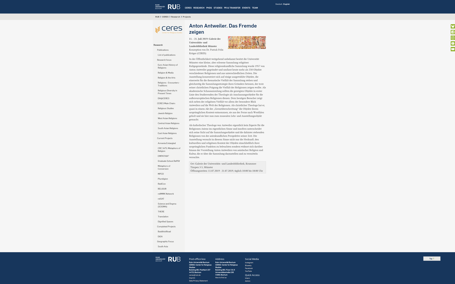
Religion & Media (165, 72)
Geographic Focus (165, 241)
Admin (247, 281)
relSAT (161, 198)
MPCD (161, 173)
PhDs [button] (209, 7)
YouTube (248, 271)
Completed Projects (166, 226)
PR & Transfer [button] (232, 7)
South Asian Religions (168, 128)
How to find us (221, 277)
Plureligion (163, 178)
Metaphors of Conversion (164, 167)
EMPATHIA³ (163, 156)
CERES (188, 7)
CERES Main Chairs (166, 103)
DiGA (160, 236)
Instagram (249, 262)
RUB (157, 17)
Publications (163, 50)
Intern (247, 278)
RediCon (162, 183)
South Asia (163, 246)
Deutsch (278, 4)
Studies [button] (218, 7)
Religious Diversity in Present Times (167, 92)
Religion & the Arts (166, 77)
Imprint (192, 278)
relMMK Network (166, 193)
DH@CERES (163, 98)
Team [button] (255, 7)
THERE (161, 211)
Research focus (164, 60)
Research (175, 17)
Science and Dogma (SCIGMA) (167, 205)
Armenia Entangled (167, 143)
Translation (163, 216)
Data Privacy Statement (198, 281)
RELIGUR (162, 188)
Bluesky (248, 265)
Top (431, 259)
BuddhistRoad (164, 231)
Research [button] (199, 7)
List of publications (166, 55)
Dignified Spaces (165, 221)
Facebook (249, 268)
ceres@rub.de (194, 275)
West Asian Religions (167, 118)
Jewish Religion (165, 113)
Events (246, 7)
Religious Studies (166, 108)
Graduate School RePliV (169, 161)
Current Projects (165, 138)
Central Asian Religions (168, 123)
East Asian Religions (167, 133)
